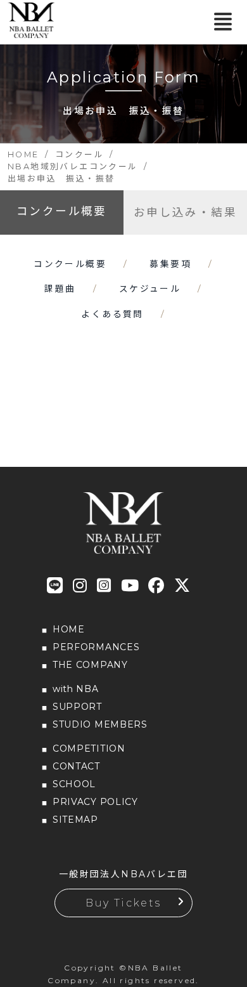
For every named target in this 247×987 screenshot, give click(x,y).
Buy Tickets (123, 903)
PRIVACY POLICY (95, 801)
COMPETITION (89, 748)
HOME (69, 629)
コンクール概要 (61, 211)
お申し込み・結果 (185, 212)
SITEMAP (75, 819)
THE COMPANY (90, 664)
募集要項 (170, 264)
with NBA (76, 689)
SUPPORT (77, 706)
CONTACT (76, 766)
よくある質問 (112, 314)
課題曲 (59, 289)
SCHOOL (74, 784)
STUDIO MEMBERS (100, 724)
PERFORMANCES (96, 647)
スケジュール (149, 289)
